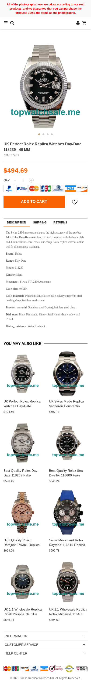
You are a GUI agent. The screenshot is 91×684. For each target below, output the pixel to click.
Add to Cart (34, 202)
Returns (60, 222)
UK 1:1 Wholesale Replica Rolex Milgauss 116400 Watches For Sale (68, 614)
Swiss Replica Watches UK (37, 678)
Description (16, 222)
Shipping (39, 222)
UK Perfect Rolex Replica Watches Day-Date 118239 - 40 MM (22, 406)
